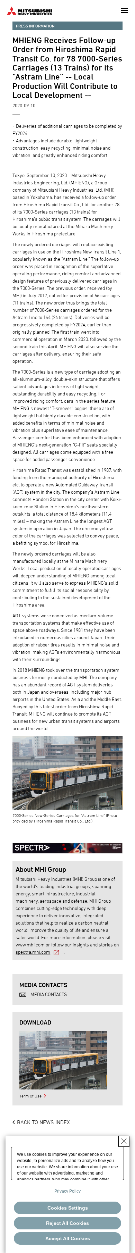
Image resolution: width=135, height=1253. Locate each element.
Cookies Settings (67, 1208)
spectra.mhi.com (33, 952)
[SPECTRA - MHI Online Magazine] (67, 845)
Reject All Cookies (67, 1223)
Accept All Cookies (67, 1238)
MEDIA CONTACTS (48, 994)
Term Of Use (30, 1095)
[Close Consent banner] (123, 1141)
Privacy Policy (67, 1191)
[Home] (29, 10)
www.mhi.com (30, 944)
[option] (63, 1060)
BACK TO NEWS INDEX (43, 1122)
